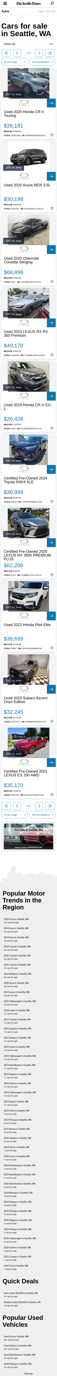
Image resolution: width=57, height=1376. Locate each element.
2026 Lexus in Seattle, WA (17, 1158)
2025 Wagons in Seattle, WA (18, 1222)
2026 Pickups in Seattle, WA (18, 1231)
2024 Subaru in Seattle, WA (17, 1085)
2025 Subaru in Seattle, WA (17, 1039)
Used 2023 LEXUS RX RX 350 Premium (26, 333)
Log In (41, 11)
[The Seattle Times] (29, 4)
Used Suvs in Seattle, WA (16, 1338)
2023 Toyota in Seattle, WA (17, 1021)
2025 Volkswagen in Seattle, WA (20, 1003)
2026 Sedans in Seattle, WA (17, 1140)
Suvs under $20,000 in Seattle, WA (21, 1295)
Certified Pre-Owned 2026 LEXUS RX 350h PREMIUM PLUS (27, 555)
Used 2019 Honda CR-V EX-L (28, 407)
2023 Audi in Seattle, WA (16, 1103)
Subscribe (50, 11)
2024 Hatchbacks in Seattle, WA (19, 1167)
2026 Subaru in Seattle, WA (17, 1249)
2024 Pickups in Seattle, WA (18, 1121)
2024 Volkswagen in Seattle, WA (20, 1094)
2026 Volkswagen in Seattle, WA (20, 1240)
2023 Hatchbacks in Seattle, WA (19, 1067)
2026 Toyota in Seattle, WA (17, 966)
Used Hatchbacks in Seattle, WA (19, 1356)
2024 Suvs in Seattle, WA (16, 930)
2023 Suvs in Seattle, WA (16, 939)
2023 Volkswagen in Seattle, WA (20, 1058)
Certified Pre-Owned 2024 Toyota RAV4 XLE (25, 480)
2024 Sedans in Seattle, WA (17, 975)
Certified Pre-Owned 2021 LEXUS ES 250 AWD (25, 773)
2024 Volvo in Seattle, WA (16, 1149)
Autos (5, 11)
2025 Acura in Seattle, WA (17, 1131)
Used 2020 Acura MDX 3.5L (27, 185)
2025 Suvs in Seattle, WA (16, 921)
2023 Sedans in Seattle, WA (17, 1076)
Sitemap (28, 1373)
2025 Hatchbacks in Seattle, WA (19, 1176)
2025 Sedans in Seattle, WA (17, 1030)
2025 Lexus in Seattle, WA (17, 1048)
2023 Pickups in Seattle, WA (18, 1203)
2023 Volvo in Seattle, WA (16, 1112)
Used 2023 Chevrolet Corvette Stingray (21, 260)
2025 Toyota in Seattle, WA (17, 957)
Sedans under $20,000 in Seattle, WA (22, 1304)
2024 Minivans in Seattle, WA (18, 1194)
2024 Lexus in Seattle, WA (17, 1012)
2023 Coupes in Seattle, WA (17, 1258)
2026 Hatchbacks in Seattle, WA (19, 1185)
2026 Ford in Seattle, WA (16, 1267)
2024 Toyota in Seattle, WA (17, 948)
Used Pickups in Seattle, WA (18, 1365)
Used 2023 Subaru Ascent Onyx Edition (26, 700)
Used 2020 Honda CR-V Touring (24, 113)
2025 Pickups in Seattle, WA (18, 1213)
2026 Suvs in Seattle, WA (16, 985)
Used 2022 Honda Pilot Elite (27, 625)
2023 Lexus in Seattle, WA (17, 994)
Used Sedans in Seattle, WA (17, 1347)
